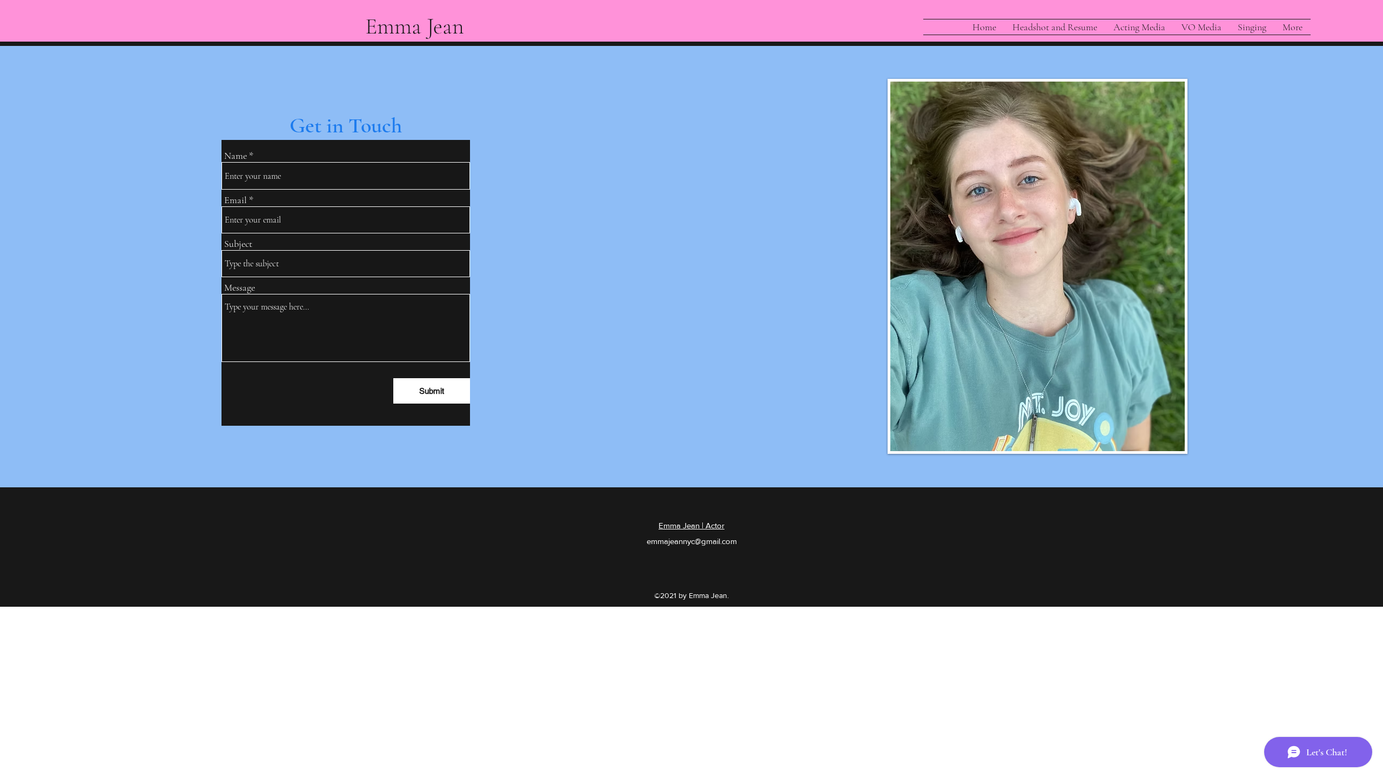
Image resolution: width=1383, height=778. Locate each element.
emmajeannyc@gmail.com (692, 541)
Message (239, 287)
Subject (238, 244)
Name (235, 155)
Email (235, 200)
